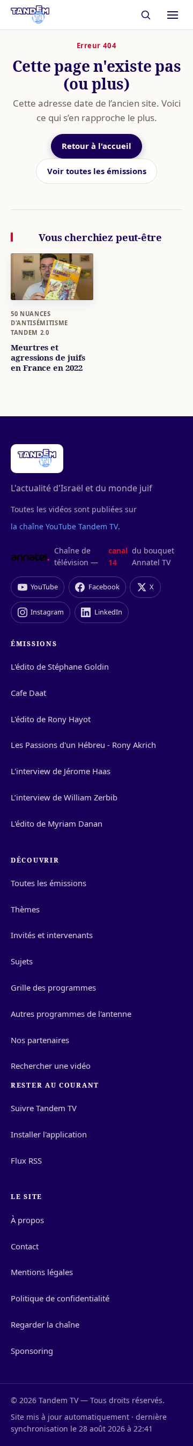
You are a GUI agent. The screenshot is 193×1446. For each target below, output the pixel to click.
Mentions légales (42, 1272)
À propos (27, 1220)
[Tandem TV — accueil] (30, 15)
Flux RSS (26, 1160)
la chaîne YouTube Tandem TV (64, 526)
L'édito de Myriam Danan (56, 823)
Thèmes (25, 909)
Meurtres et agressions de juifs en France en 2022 (48, 357)
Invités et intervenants (52, 935)
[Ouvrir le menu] (172, 15)
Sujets (22, 961)
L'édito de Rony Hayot (51, 719)
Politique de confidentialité (60, 1298)
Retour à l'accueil (96, 145)
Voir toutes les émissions (96, 171)
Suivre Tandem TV (44, 1108)
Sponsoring (32, 1350)
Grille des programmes (53, 987)
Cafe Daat (28, 692)
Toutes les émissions (48, 883)
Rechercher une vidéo (51, 1065)
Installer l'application (49, 1134)
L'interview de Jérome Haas (60, 771)
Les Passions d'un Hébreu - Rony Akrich (83, 744)
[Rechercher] (146, 14)
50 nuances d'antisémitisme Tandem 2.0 (39, 323)
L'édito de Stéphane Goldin (60, 666)
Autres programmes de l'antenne (71, 1013)
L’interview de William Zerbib (64, 797)
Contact (25, 1246)
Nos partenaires (40, 1040)
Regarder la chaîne (45, 1324)
